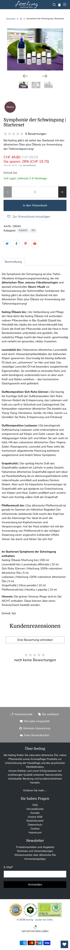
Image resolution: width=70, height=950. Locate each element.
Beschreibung (13, 262)
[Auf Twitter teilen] (7, 243)
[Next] (45, 76)
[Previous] (25, 76)
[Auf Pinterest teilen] (25, 243)
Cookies (35, 828)
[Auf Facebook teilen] (16, 243)
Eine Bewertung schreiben (35, 640)
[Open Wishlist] (64, 944)
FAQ (35, 805)
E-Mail (8, 867)
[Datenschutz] (16, 916)
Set (33, 230)
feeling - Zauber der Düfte (39, 919)
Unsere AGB (35, 817)
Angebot (23, 230)
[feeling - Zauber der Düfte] (26, 4)
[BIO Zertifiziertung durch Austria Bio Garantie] (49, 916)
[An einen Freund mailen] (34, 243)
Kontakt (35, 813)
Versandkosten (29, 165)
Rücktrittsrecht (35, 821)
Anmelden (35, 885)
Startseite (10, 19)
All (21, 19)
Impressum (35, 832)
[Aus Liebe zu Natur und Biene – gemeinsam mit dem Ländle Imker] (30, 916)
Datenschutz (35, 824)
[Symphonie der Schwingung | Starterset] (35, 49)
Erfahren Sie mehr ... (35, 790)
